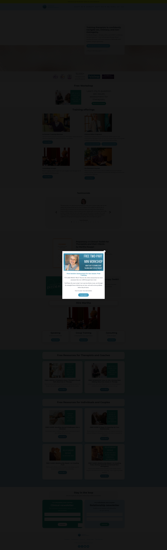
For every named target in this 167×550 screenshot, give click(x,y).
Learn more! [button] (83, 295)
